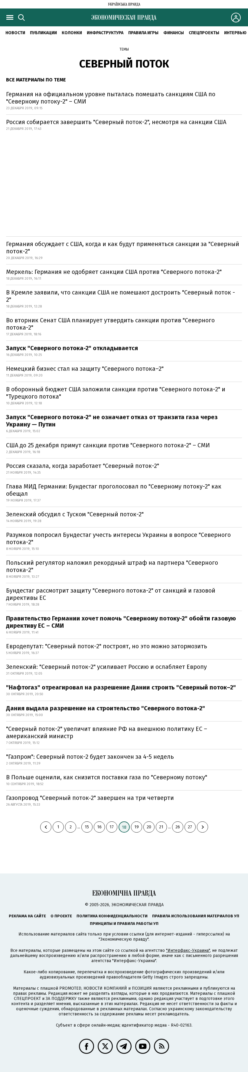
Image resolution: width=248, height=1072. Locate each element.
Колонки (72, 32)
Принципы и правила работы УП (124, 923)
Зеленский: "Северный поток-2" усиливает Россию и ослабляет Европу (106, 666)
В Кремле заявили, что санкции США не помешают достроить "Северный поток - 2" (120, 296)
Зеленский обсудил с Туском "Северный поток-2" (75, 514)
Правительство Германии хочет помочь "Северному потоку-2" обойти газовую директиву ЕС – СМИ (121, 622)
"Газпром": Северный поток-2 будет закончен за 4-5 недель (90, 756)
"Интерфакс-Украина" (188, 950)
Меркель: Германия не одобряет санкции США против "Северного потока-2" (114, 271)
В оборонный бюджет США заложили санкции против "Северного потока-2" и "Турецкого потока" (115, 393)
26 (177, 827)
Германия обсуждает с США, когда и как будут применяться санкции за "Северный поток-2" (122, 247)
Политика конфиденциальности (112, 916)
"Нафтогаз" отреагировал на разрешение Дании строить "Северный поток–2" (121, 687)
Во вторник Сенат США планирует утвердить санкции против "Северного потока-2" (110, 324)
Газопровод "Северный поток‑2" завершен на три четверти (90, 797)
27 (190, 827)
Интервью (235, 32)
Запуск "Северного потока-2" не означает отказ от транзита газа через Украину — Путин (112, 420)
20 (149, 827)
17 (111, 827)
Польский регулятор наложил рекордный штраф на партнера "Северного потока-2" (112, 566)
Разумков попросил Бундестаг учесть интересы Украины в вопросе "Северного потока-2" (118, 538)
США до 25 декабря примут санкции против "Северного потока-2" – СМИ (108, 445)
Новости (15, 32)
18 (124, 827)
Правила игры (143, 32)
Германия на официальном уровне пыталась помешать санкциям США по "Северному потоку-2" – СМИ (110, 97)
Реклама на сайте (27, 916)
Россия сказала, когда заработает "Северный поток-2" (82, 465)
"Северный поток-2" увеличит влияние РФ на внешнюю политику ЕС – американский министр (106, 732)
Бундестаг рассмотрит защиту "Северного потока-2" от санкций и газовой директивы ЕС (110, 594)
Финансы (173, 32)
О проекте (61, 916)
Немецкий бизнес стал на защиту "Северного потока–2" (85, 368)
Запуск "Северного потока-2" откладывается (72, 348)
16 (99, 827)
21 (161, 827)
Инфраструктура (105, 32)
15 (87, 827)
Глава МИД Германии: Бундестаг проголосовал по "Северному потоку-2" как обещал (113, 490)
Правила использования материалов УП (195, 916)
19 (136, 827)
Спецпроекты (204, 32)
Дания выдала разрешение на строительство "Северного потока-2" (105, 708)
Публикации (43, 32)
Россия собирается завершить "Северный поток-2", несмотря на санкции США (116, 122)
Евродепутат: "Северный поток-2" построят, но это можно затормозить (106, 646)
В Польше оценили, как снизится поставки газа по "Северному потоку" (106, 777)
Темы (124, 49)
